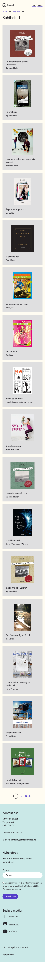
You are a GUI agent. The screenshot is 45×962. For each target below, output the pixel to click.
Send (8, 896)
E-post (6, 870)
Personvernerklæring (12, 889)
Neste (28, 796)
